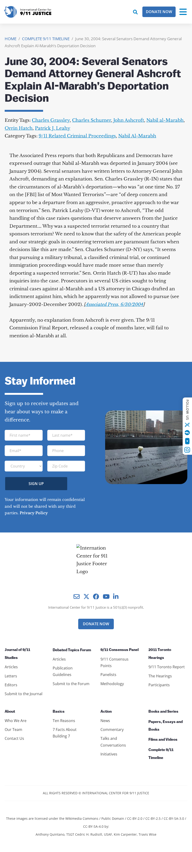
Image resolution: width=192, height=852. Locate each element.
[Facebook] (187, 432)
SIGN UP (36, 483)
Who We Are (15, 720)
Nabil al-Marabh (165, 120)
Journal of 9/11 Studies (17, 654)
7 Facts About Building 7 (65, 733)
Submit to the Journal (23, 693)
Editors (11, 684)
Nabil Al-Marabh (137, 136)
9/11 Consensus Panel (119, 650)
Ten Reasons (64, 720)
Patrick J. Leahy (52, 128)
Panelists (108, 674)
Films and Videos (162, 740)
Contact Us (14, 738)
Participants (159, 684)
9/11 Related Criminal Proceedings (77, 136)
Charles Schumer (91, 120)
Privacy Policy (34, 512)
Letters (11, 676)
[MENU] (183, 12)
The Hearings (160, 676)
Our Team (13, 729)
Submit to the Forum (71, 683)
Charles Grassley (51, 120)
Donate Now (159, 11)
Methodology (112, 683)
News (105, 720)
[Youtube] (187, 441)
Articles (11, 666)
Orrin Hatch (19, 128)
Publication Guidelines (63, 671)
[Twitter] (187, 424)
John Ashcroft (128, 120)
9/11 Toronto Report (166, 666)
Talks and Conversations (113, 742)
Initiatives (108, 754)
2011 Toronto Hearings (159, 654)
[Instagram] (187, 450)
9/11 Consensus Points (114, 662)
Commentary (112, 729)
